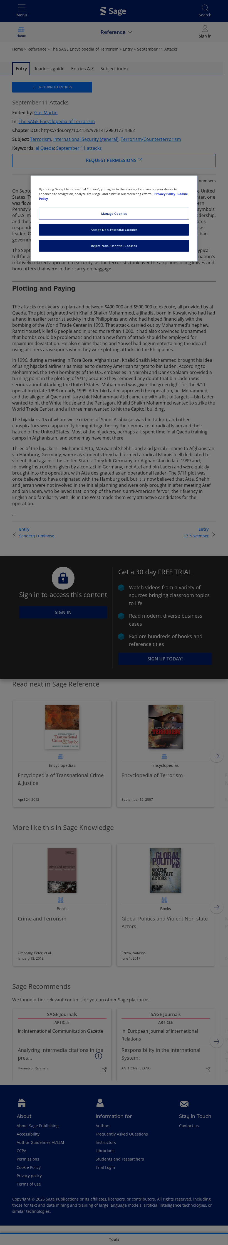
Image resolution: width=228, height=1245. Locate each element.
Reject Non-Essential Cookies (114, 246)
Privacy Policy (165, 194)
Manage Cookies (114, 213)
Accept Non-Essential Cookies (114, 230)
